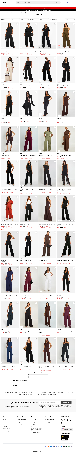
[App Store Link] (65, 437)
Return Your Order (21, 419)
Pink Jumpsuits (35, 392)
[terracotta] (1, 229)
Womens (8, 12)
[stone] (3, 229)
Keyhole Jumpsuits (32, 394)
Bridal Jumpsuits (23, 394)
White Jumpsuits (7, 392)
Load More (38, 377)
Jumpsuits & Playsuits (21, 12)
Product (33, 426)
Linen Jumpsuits (69, 392)
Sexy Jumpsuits (60, 392)
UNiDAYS (5, 426)
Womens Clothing (14, 12)
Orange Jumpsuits (16, 392)
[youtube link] (70, 420)
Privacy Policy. (64, 407)
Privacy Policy (34, 419)
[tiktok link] (61, 423)
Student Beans (6, 428)
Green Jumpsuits (52, 392)
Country (63, 426)
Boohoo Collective (7, 430)
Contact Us (19, 427)
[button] (68, 2)
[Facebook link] (67, 420)
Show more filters (54, 19)
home (5, 12)
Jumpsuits (27, 12)
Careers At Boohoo (49, 419)
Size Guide (5, 419)
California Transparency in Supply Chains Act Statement (36, 429)
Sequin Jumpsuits (26, 392)
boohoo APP (6, 434)
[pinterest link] (64, 420)
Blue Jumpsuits (43, 392)
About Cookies (34, 422)
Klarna (4, 422)
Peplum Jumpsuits (42, 394)
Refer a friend (48, 424)
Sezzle (4, 424)
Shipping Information (22, 424)
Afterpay (5, 421)
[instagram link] (61, 420)
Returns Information (22, 425)
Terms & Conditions (35, 421)
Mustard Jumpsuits (52, 394)
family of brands (48, 406)
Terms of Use (34, 424)
